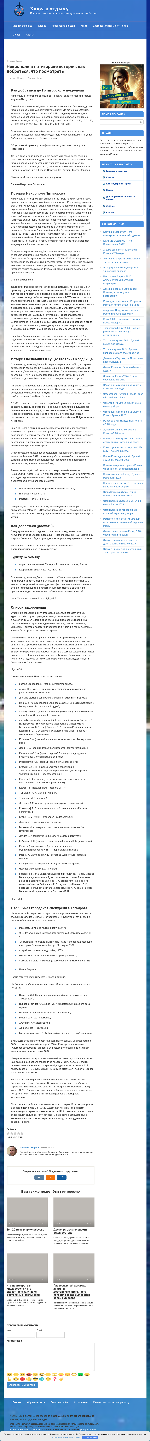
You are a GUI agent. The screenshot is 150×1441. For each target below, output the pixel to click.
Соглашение (80, 1402)
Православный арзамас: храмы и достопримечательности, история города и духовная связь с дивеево (71, 1292)
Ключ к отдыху (49, 8)
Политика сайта (59, 1402)
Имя (9, 1330)
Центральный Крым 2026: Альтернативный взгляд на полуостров (118, 280)
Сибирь (16, 34)
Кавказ (42, 25)
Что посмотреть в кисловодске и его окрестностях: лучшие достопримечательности (23, 1290)
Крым (84, 25)
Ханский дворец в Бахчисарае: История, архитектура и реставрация (120, 292)
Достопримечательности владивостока (70, 1231)
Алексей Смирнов (30, 1147)
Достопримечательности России (110, 25)
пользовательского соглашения (25, 1429)
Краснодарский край (63, 25)
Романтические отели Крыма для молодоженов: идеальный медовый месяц (123, 522)
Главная (16, 1402)
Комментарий (14, 1340)
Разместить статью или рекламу (111, 1402)
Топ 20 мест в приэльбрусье (25, 1229)
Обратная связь (36, 1402)
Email (39, 1330)
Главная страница (22, 25)
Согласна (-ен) (90, 1437)
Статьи (30, 34)
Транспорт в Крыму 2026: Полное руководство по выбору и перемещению (121, 331)
